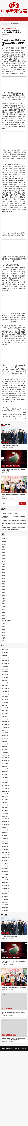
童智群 (14, 28)
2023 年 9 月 (5, 730)
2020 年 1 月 (5, 849)
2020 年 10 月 (5, 824)
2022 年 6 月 (5, 771)
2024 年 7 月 (5, 702)
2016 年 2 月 (5, 910)
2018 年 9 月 (5, 893)
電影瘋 (3, 584)
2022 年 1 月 (5, 782)
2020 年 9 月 (5, 827)
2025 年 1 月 (5, 685)
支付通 (3, 561)
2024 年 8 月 (5, 699)
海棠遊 (3, 549)
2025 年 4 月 (5, 677)
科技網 (3, 564)
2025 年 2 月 (5, 683)
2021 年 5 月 (5, 805)
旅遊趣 (3, 555)
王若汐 (3, 626)
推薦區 (3, 618)
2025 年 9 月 (5, 666)
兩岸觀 (3, 589)
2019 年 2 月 (5, 880)
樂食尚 (3, 442)
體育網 (3, 566)
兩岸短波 (4, 541)
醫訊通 (3, 592)
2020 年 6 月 (5, 835)
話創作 (3, 601)
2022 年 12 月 (5, 755)
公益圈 (7, 491)
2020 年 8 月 (5, 830)
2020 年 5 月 (5, 838)
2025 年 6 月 (5, 674)
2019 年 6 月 (5, 868)
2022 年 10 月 (5, 760)
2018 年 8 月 (5, 896)
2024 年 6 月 (5, 705)
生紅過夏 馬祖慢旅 (6, 621)
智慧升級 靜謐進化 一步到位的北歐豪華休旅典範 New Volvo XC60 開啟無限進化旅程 (13, 528)
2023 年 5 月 (5, 741)
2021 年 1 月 (5, 816)
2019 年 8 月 (5, 863)
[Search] (25, 18)
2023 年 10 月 (5, 727)
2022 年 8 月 (5, 766)
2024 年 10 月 (5, 694)
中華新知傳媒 (14, 11)
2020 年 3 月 (5, 843)
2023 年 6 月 (5, 738)
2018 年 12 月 (5, 885)
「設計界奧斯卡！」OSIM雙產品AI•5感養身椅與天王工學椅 (13, 516)
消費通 (7, 465)
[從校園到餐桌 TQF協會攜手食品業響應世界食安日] (14, 484)
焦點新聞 (4, 538)
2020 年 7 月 (5, 832)
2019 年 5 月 (5, 871)
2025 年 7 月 (5, 671)
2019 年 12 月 (5, 852)
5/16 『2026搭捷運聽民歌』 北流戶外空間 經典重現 (14, 524)
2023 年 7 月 (5, 735)
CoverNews (16, 1048)
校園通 (3, 598)
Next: (14, 415)
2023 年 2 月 (5, 749)
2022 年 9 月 (5, 763)
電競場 (3, 603)
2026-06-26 (11, 447)
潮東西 (3, 569)
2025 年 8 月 (5, 669)
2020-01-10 (11, 34)
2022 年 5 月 (5, 774)
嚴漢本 (11, 28)
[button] (2, 18)
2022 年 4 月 (5, 777)
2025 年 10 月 (5, 663)
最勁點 (3, 572)
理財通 (3, 558)
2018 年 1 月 (5, 907)
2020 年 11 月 (5, 821)
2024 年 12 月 (5, 688)
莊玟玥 (7, 28)
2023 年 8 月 (5, 733)
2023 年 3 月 (5, 746)
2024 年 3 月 (5, 713)
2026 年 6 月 (5, 649)
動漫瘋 (3, 581)
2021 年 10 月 (5, 791)
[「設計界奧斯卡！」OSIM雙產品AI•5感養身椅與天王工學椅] (14, 459)
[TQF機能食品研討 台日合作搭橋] (14, 435)
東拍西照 (4, 544)
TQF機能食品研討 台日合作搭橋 (10, 445)
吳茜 (3, 640)
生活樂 (3, 465)
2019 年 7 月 (5, 866)
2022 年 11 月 (5, 757)
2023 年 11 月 (5, 724)
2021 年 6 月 (5, 802)
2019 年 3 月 (5, 877)
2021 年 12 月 (5, 785)
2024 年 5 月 (5, 708)
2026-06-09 (11, 472)
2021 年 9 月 (5, 794)
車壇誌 (3, 28)
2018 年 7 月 (5, 899)
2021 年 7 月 (5, 799)
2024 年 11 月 (5, 691)
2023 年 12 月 (5, 721)
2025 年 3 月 (5, 680)
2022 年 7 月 (5, 769)
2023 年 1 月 (5, 752)
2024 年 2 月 (5, 716)
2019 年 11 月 (5, 855)
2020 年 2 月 (5, 846)
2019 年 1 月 (5, 882)
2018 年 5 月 (5, 902)
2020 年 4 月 (5, 841)
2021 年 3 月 (5, 810)
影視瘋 (3, 586)
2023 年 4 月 (5, 744)
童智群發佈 (5, 34)
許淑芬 (3, 638)
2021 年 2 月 (5, 813)
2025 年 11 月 (5, 660)
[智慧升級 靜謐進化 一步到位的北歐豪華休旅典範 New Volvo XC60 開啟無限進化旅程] (14, 1028)
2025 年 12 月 (5, 658)
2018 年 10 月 (5, 891)
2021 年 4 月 (5, 807)
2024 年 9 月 (5, 696)
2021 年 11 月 (5, 788)
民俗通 (3, 609)
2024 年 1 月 (5, 719)
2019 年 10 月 (5, 857)
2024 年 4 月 (5, 710)
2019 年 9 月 (5, 860)
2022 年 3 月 (5, 780)
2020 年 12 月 (5, 818)
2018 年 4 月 (5, 904)
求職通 (3, 615)
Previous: (14, 409)
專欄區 (3, 612)
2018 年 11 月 (5, 888)
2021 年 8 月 (5, 796)
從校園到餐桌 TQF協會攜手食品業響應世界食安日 (14, 520)
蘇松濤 (3, 635)
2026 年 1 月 (5, 655)
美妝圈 (3, 575)
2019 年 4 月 (5, 874)
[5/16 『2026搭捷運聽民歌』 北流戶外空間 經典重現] (14, 1001)
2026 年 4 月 (5, 652)
